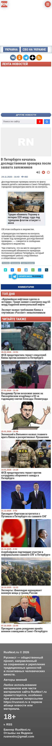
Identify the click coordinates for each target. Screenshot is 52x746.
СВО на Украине (34, 49)
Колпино (6, 263)
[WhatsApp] (32, 269)
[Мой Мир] (39, 269)
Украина (11, 49)
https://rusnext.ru (16, 702)
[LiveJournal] (46, 269)
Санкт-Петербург (28, 263)
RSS (8, 724)
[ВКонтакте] (12, 269)
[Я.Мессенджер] (5, 269)
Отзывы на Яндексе (18, 733)
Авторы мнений (15, 679)
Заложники (15, 263)
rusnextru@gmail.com (19, 736)
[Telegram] (26, 269)
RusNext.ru (11, 652)
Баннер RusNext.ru (17, 729)
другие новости (26, 115)
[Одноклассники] (19, 269)
